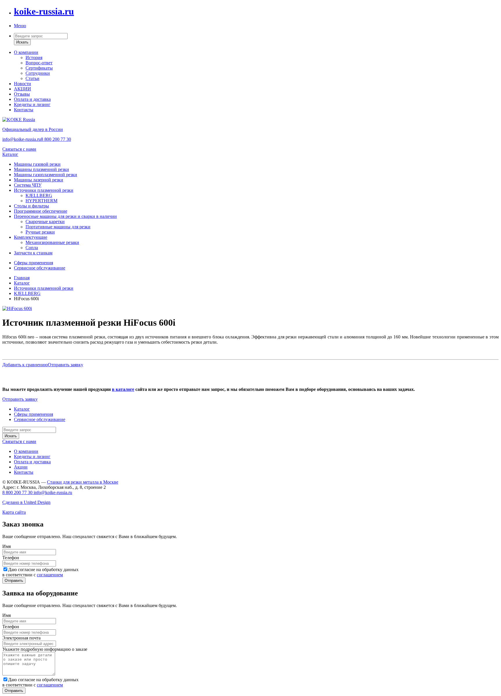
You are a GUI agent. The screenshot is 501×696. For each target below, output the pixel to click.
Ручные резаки (40, 231)
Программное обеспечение (40, 211)
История (34, 57)
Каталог (10, 154)
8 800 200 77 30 (56, 139)
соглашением (50, 574)
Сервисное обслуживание (39, 267)
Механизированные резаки (52, 242)
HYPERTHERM (41, 200)
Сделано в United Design (26, 502)
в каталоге (123, 389)
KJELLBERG (39, 195)
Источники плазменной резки (43, 190)
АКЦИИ (22, 88)
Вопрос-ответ (39, 62)
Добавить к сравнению (25, 364)
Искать (22, 42)
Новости (22, 83)
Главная (22, 277)
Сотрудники (38, 73)
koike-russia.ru (44, 11)
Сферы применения (33, 262)
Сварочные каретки (45, 221)
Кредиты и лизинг (32, 104)
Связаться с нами (19, 149)
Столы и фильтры (31, 205)
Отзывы (22, 94)
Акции (21, 466)
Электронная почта (21, 637)
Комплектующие (30, 237)
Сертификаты (39, 67)
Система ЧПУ (27, 185)
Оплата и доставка (32, 99)
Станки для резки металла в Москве (82, 482)
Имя (6, 546)
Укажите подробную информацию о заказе (44, 649)
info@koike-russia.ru (21, 139)
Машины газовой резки (37, 164)
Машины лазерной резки (38, 179)
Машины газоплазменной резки (45, 174)
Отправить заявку (65, 364)
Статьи (32, 78)
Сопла (32, 247)
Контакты (23, 109)
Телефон (10, 557)
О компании (26, 52)
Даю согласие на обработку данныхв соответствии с (40, 572)
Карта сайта (14, 512)
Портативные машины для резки (58, 226)
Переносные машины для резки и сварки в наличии (65, 216)
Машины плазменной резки (41, 169)
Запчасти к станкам (33, 252)
